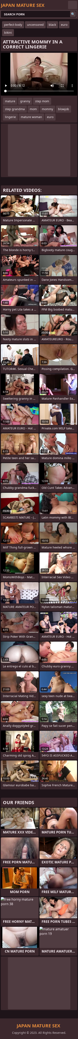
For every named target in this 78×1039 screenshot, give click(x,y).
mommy (47, 109)
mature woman (31, 117)
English (72, 5)
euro (64, 25)
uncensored (35, 25)
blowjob (63, 109)
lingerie (10, 117)
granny (25, 101)
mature (10, 101)
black (52, 25)
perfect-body (13, 25)
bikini (8, 33)
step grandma (15, 109)
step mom (42, 101)
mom (33, 109)
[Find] (73, 14)
